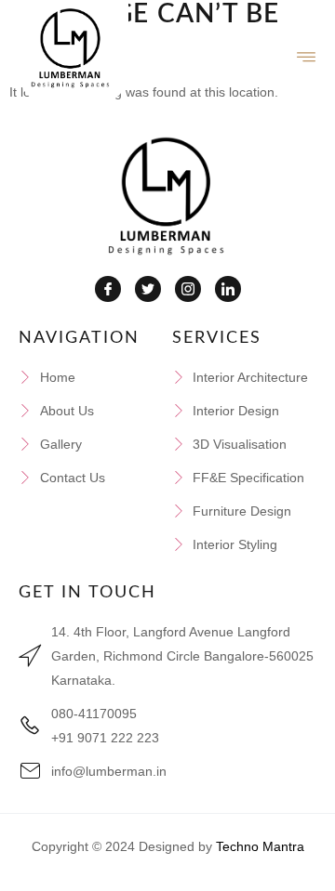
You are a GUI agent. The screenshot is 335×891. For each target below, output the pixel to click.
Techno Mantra (260, 846)
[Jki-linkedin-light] (228, 289)
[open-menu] (307, 57)
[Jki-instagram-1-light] (188, 289)
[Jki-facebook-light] (108, 289)
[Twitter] (148, 289)
